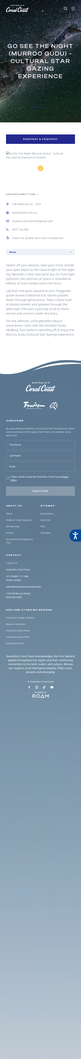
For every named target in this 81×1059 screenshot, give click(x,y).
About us (14, 505)
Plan (42, 526)
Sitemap (47, 505)
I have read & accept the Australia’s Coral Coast (40, 478)
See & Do (45, 520)
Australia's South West (18, 637)
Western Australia (15, 624)
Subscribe (40, 491)
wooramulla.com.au (24, 212)
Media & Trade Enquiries (19, 520)
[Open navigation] (73, 8)
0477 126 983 (20, 229)
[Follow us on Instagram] (36, 687)
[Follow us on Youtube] (51, 687)
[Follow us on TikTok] (44, 687)
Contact (14, 555)
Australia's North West (18, 630)
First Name (15, 444)
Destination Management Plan (19, 541)
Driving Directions (21, 194)
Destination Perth (15, 643)
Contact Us (12, 563)
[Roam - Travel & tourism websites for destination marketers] (40, 696)
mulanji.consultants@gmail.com (32, 221)
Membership (12, 526)
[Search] (65, 8)
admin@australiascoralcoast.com (23, 586)
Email (12, 466)
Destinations (47, 513)
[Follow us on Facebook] (29, 687)
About (9, 513)
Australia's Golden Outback (20, 617)
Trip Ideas (45, 532)
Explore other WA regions (29, 610)
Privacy (10, 532)
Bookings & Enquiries (40, 139)
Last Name (15, 455)
